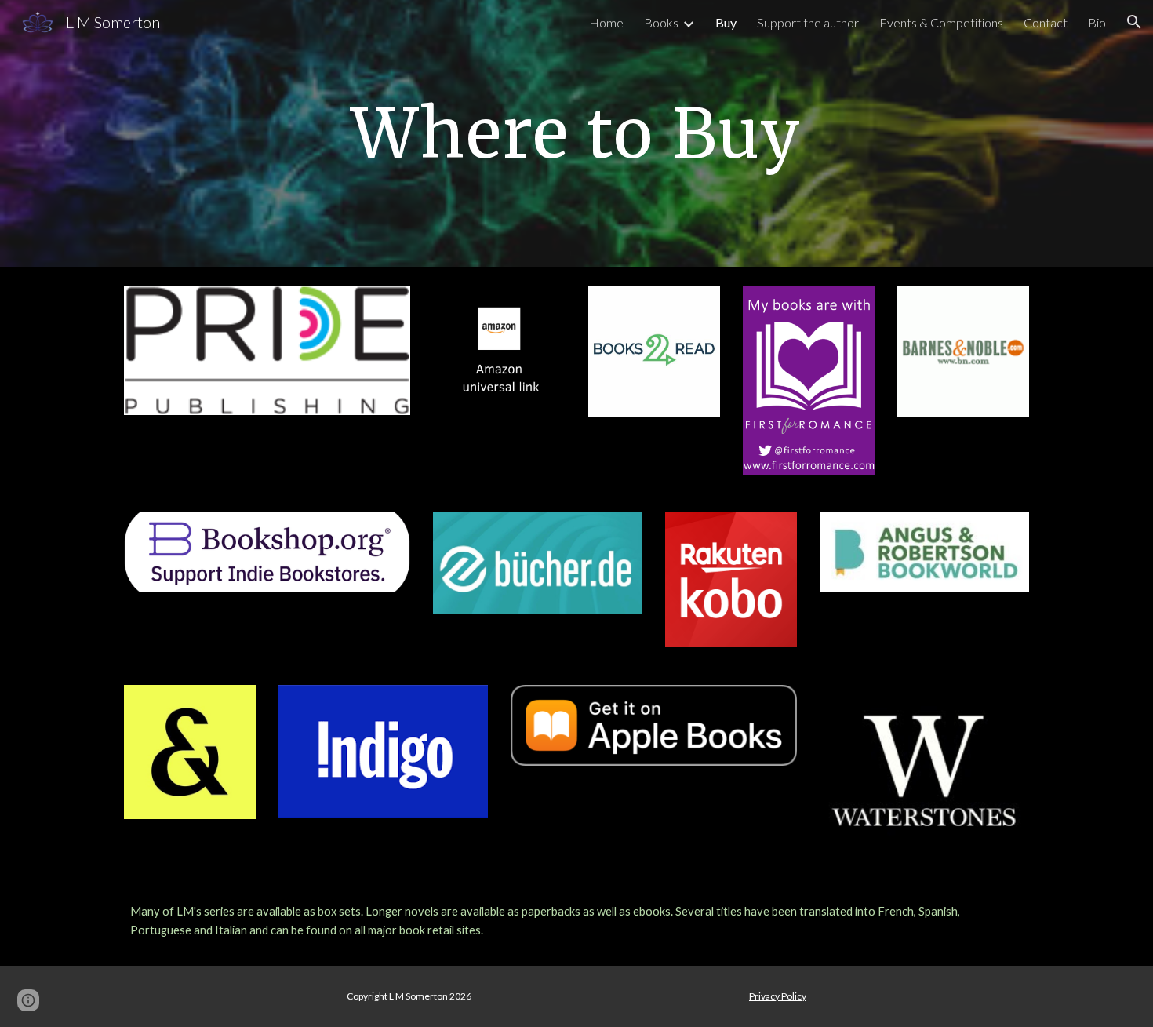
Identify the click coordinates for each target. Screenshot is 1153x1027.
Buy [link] (726, 22)
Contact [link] (1046, 22)
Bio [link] (1097, 22)
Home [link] (606, 22)
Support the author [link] (808, 22)
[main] (576, 133)
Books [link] (661, 22)
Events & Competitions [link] (941, 22)
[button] (1134, 22)
